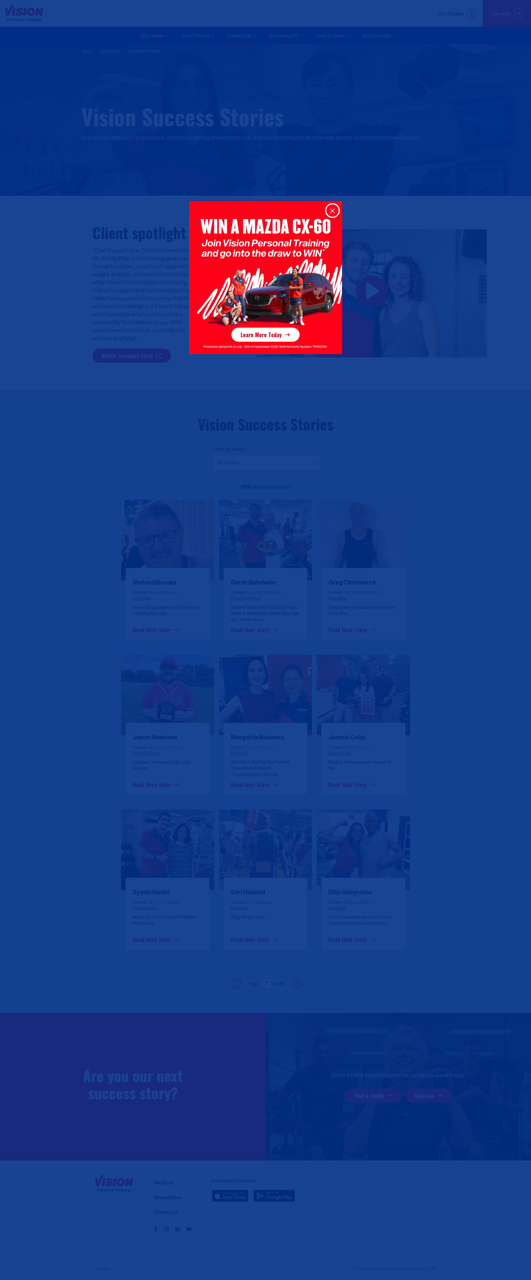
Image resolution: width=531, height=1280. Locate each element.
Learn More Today (261, 335)
